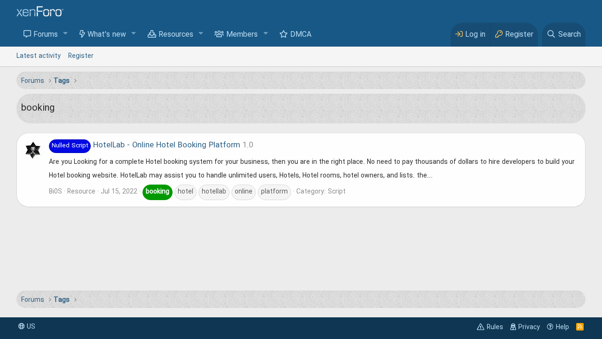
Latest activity (38, 56)
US (30, 327)
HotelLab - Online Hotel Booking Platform (146, 145)
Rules (495, 327)
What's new (106, 34)
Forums (45, 34)
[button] (65, 34)
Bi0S (55, 191)
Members (242, 34)
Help (562, 327)
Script (337, 191)
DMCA (300, 34)
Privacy (529, 327)
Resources (175, 34)
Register (81, 56)
